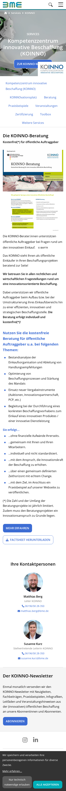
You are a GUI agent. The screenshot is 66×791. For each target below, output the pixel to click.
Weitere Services (33, 123)
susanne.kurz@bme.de (34, 658)
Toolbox (45, 114)
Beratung (50, 97)
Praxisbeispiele (18, 106)
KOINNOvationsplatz (23, 97)
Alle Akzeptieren (47, 784)
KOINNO (30, 13)
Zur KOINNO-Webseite (33, 64)
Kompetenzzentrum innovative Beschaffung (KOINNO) (26, 86)
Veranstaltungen (46, 106)
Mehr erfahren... (12, 771)
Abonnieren (15, 721)
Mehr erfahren (17, 528)
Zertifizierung (24, 114)
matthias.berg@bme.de (35, 611)
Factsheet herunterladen (30, 540)
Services (16, 13)
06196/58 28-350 (34, 606)
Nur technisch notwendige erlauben (17, 782)
